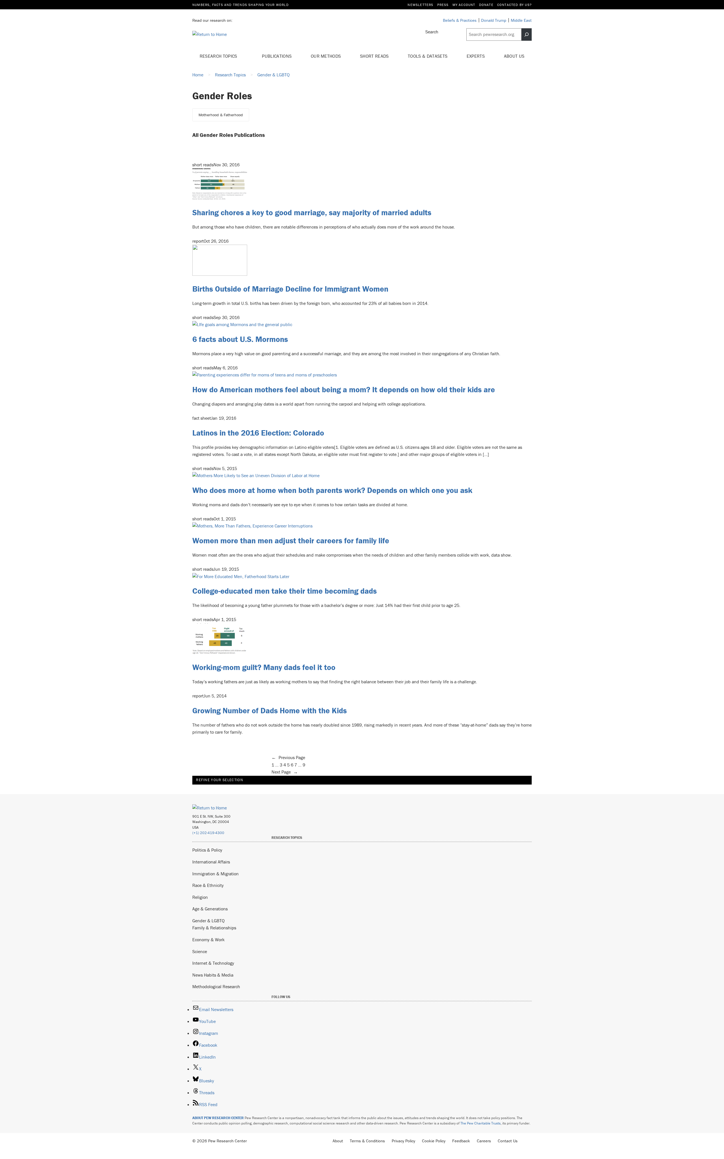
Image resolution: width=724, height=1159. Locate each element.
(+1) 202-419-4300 (208, 832)
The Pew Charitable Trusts (480, 1123)
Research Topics (219, 56)
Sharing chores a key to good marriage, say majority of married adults (311, 212)
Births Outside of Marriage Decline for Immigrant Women (290, 289)
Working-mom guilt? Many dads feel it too (263, 667)
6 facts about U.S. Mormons (240, 339)
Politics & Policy (207, 850)
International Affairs (211, 862)
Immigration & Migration (215, 873)
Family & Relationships (214, 927)
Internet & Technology (213, 963)
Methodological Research (216, 986)
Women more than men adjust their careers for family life (290, 540)
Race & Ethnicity (208, 885)
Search (431, 32)
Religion (200, 897)
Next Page (285, 772)
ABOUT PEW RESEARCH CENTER (218, 1117)
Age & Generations (210, 909)
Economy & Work (208, 939)
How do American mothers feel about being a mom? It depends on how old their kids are (343, 389)
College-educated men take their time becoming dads (284, 591)
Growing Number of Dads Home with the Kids (269, 710)
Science (199, 951)
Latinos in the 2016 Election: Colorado (258, 433)
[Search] (527, 34)
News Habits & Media (212, 975)
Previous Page (288, 757)
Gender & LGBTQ (208, 920)
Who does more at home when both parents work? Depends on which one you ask (332, 490)
